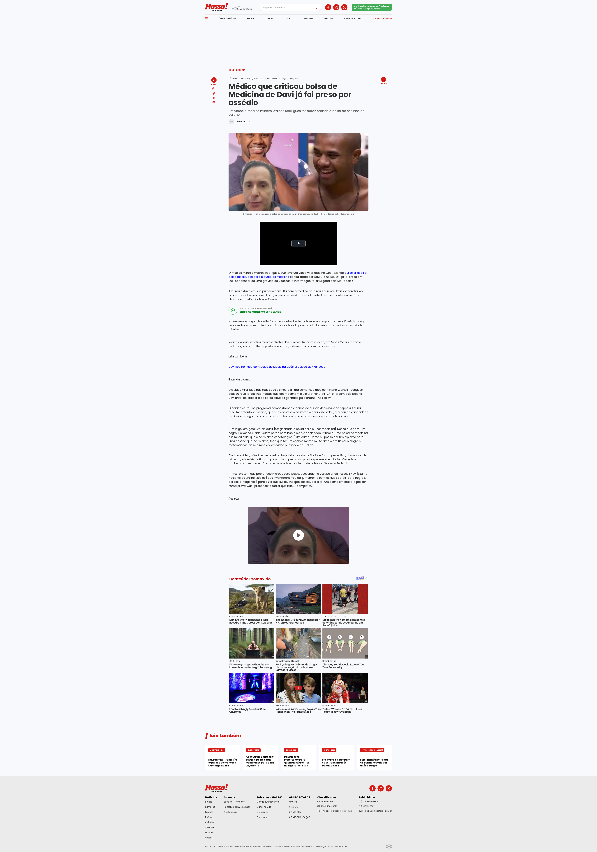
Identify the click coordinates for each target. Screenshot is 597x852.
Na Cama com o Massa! (237, 806)
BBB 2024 (240, 70)
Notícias (211, 797)
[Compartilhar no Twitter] (214, 98)
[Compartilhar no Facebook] (214, 94)
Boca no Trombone (234, 801)
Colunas (229, 797)
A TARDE (293, 806)
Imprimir (383, 83)
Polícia (208, 801)
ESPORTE (288, 18)
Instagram (262, 812)
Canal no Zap (264, 806)
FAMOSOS (308, 18)
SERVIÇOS (328, 18)
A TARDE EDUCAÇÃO (299, 817)
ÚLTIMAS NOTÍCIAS (227, 18)
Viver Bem (210, 827)
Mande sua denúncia (268, 801)
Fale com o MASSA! (269, 797)
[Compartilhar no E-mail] (214, 102)
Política (209, 817)
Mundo (209, 832)
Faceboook (263, 817)
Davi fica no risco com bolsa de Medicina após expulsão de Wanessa (277, 367)
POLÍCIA (250, 18)
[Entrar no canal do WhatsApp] (233, 310)
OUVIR (213, 84)
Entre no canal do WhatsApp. (260, 311)
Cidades (209, 822)
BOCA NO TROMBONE (382, 18)
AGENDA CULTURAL (352, 18)
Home (232, 70)
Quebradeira (230, 812)
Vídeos (209, 837)
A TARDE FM (295, 812)
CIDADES (269, 18)
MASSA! (293, 801)
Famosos (210, 806)
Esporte (209, 812)
